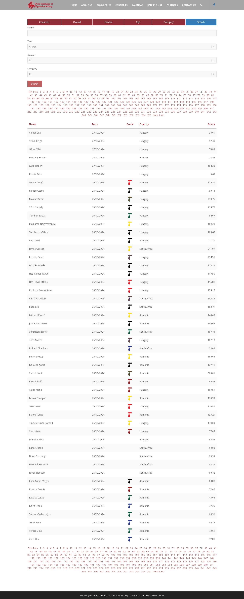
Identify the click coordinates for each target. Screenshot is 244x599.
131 (110, 101)
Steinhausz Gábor (38, 232)
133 (122, 101)
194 (110, 108)
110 (173, 98)
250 (120, 115)
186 (62, 108)
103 (131, 98)
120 (44, 101)
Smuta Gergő (36, 182)
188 (74, 108)
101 (119, 98)
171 (161, 105)
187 (68, 108)
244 (84, 115)
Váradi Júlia (35, 132)
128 (92, 101)
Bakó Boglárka (37, 364)
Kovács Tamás (37, 489)
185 (56, 108)
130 (104, 101)
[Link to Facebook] (214, 4)
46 (50, 95)
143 (182, 101)
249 (114, 115)
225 (107, 111)
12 (80, 91)
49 (64, 95)
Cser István (35, 431)
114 (197, 98)
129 (98, 101)
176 (191, 105)
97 (98, 98)
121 (50, 101)
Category (169, 22)
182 (38, 108)
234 (161, 111)
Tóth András (35, 340)
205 (176, 108)
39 (205, 91)
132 (116, 101)
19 (113, 91)
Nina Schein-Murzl (38, 464)
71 (166, 95)
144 (188, 101)
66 (143, 95)
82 (28, 98)
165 (125, 105)
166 (131, 105)
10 (71, 91)
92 (75, 98)
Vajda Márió (35, 389)
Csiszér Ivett (35, 373)
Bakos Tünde (36, 414)
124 (68, 101)
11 (75, 91)
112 (185, 98)
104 (137, 98)
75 (184, 95)
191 (92, 108)
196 (122, 108)
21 (122, 91)
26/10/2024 (98, 182)
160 (95, 105)
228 (125, 111)
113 (191, 98)
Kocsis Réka (35, 174)
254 (143, 115)
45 (45, 95)
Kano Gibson (36, 447)
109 (167, 98)
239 (191, 111)
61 (119, 95)
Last (161, 115)
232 (149, 111)
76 (189, 95)
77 (194, 95)
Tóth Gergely (36, 207)
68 (152, 95)
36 (192, 91)
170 (155, 105)
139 (158, 101)
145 (194, 101)
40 (210, 91)
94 (84, 98)
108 (161, 98)
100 (113, 98)
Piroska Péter (36, 257)
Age (138, 22)
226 (113, 111)
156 (71, 105)
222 (89, 111)
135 (134, 101)
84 (38, 98)
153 (53, 105)
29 (159, 91)
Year (29, 41)
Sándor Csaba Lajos (40, 514)
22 (126, 91)
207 (188, 108)
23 (131, 91)
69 (157, 95)
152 (47, 105)
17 (103, 91)
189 (80, 108)
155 (65, 105)
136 (140, 101)
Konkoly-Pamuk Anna (40, 290)
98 (103, 98)
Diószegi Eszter (37, 157)
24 (136, 91)
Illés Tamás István (38, 273)
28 (154, 91)
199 (140, 108)
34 (182, 91)
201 (152, 108)
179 (209, 105)
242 (209, 111)
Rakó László (35, 381)
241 (203, 111)
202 (158, 108)
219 (71, 111)
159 (89, 105)
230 (137, 111)
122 (56, 101)
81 (212, 95)
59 (110, 95)
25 (140, 91)
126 (80, 101)
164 (119, 105)
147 (206, 101)
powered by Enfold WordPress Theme (147, 595)
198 (134, 108)
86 (47, 98)
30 (164, 91)
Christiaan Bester (38, 331)
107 (155, 98)
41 (215, 91)
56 (96, 95)
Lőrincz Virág (36, 356)
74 (180, 95)
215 (47, 111)
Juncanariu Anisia (38, 323)
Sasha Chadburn (37, 298)
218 (65, 111)
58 (105, 95)
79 (203, 95)
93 (80, 98)
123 (62, 101)
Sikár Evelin (35, 406)
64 (133, 95)
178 (203, 105)
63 (129, 95)
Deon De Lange (37, 456)
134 (128, 101)
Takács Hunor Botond (41, 422)
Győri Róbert (35, 165)
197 (128, 108)
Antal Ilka (34, 539)
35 (187, 91)
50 (68, 95)
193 (104, 108)
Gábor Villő (35, 149)
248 (108, 115)
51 (73, 95)
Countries (44, 22)
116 (209, 98)
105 (143, 98)
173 (173, 105)
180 (215, 105)
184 (50, 108)
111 (179, 98)
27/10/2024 (98, 132)
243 (215, 111)
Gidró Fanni (35, 522)
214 (41, 111)
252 (131, 115)
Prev (35, 91)
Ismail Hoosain (37, 472)
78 (198, 95)
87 (52, 98)
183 (44, 108)
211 (212, 108)
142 (176, 101)
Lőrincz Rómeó (37, 315)
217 (59, 111)
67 (147, 95)
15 (94, 91)
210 (206, 108)
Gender (108, 22)
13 (85, 91)
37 (196, 91)
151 (41, 105)
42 (31, 95)
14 (89, 91)
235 (167, 111)
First (30, 91)
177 (197, 105)
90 (66, 98)
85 (42, 98)
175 (185, 105)
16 (99, 91)
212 (29, 111)
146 (200, 101)
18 (108, 91)
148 (212, 101)
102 (125, 98)
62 (124, 95)
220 (77, 111)
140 (164, 101)
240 (197, 111)
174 (179, 105)
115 (203, 98)
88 (56, 98)
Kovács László (36, 497)
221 (83, 111)
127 (86, 101)
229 (131, 111)
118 (32, 101)
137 (146, 101)
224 (101, 111)
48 (59, 95)
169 (149, 105)
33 (178, 91)
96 (93, 98)
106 (149, 98)
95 (89, 98)
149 (29, 105)
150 (35, 105)
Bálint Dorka (35, 505)
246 (96, 115)
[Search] (201, 5)
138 (152, 101)
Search (201, 22)
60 (115, 95)
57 (101, 95)
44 (40, 95)
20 (117, 91)
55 (91, 95)
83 (33, 98)
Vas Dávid (34, 240)
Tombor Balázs (37, 215)
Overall (77, 22)
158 (83, 105)
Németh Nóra (36, 439)
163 (113, 105)
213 (35, 111)
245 (90, 115)
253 (137, 115)
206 (182, 108)
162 (107, 105)
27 (150, 91)
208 (194, 108)
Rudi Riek (34, 306)
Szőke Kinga (35, 140)
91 (70, 98)
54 (87, 95)
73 (175, 95)
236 (173, 111)
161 (101, 105)
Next (156, 115)
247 (102, 115)
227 (119, 111)
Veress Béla (35, 530)
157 (77, 105)
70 (161, 95)
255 (149, 115)
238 (185, 111)
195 (116, 108)
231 (143, 111)
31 (168, 91)
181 (32, 108)
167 (137, 105)
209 (200, 108)
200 (146, 108)
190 (86, 108)
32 (173, 91)
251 (125, 115)
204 (170, 108)
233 (155, 111)
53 (82, 95)
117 (215, 98)
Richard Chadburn (38, 348)
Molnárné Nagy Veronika (42, 223)
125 (74, 101)
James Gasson (36, 248)
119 (38, 101)
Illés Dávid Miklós (38, 281)
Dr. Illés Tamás (37, 265)
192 (98, 108)
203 (164, 108)
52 (78, 95)
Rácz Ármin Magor (39, 481)
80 (208, 95)
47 (54, 95)
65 (138, 95)
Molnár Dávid (36, 199)
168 (143, 105)
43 (36, 95)
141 (170, 101)
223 (95, 111)
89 (61, 98)
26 (145, 91)
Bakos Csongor (37, 398)
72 (170, 95)
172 (167, 105)
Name (30, 27)
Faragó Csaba (36, 190)
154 (59, 105)
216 (53, 111)
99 (107, 98)
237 (179, 111)
